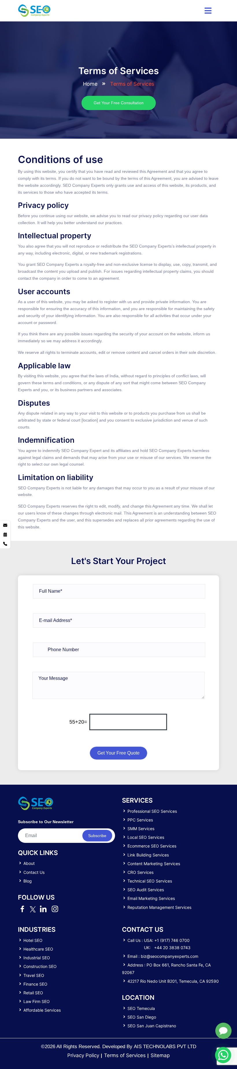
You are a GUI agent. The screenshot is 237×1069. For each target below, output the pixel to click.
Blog (27, 880)
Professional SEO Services (152, 811)
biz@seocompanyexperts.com (169, 956)
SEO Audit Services (145, 889)
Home (90, 84)
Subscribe (97, 835)
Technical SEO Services (149, 880)
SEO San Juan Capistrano (151, 1025)
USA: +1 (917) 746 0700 (167, 940)
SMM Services (140, 828)
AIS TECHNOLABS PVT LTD (165, 1046)
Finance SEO (35, 984)
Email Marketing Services (151, 898)
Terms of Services (125, 1055)
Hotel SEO (32, 940)
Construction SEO (40, 966)
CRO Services (140, 872)
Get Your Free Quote (118, 753)
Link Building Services (148, 854)
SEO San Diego (141, 1017)
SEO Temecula (141, 1008)
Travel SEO (33, 975)
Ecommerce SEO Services (151, 845)
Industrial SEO (36, 957)
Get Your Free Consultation (119, 102)
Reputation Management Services (159, 907)
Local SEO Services (145, 837)
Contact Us (34, 872)
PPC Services (140, 819)
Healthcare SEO (38, 949)
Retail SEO (33, 992)
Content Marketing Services (153, 863)
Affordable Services (42, 1010)
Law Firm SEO (36, 1001)
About (29, 863)
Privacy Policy (83, 1055)
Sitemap (160, 1055)
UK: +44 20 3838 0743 (167, 947)
